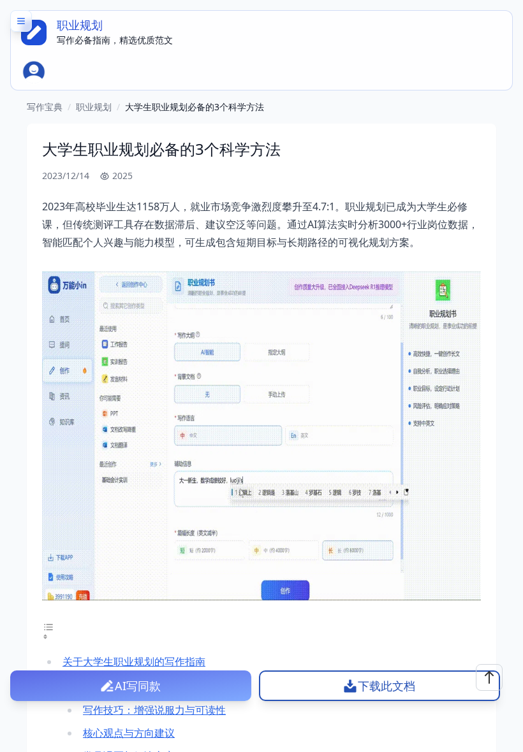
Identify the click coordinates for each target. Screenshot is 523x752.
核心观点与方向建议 (129, 733)
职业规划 (94, 107)
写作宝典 (45, 107)
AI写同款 (138, 685)
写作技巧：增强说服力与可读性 (154, 710)
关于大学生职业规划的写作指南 (134, 661)
